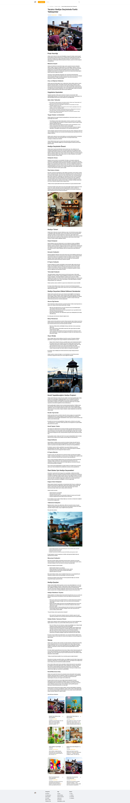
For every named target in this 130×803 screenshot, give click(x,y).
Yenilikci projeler (57, 6)
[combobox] (63, 2)
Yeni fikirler (52, 6)
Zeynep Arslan (54, 14)
